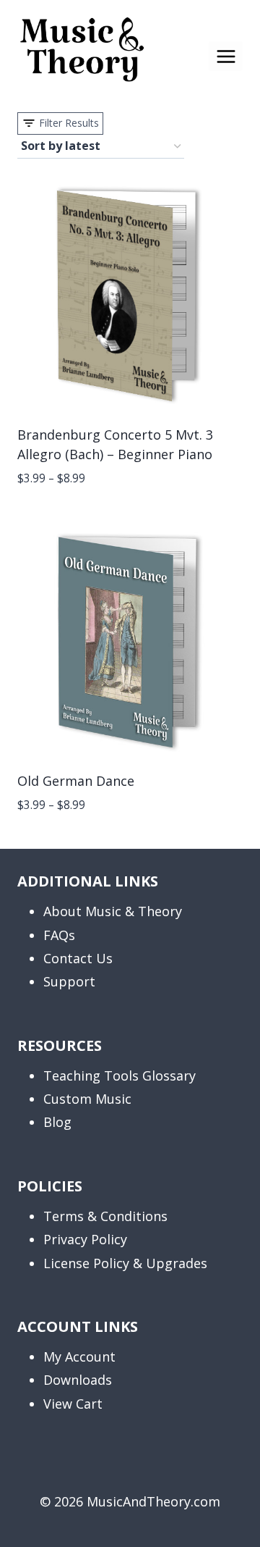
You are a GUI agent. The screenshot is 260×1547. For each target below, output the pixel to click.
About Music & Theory (112, 911)
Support (69, 981)
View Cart (73, 1403)
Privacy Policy (85, 1239)
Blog (57, 1122)
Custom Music (87, 1098)
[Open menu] (226, 56)
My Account (79, 1356)
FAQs (59, 935)
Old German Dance (75, 780)
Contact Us (78, 958)
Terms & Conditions (105, 1216)
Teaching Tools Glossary (119, 1075)
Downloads (77, 1379)
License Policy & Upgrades (125, 1263)
